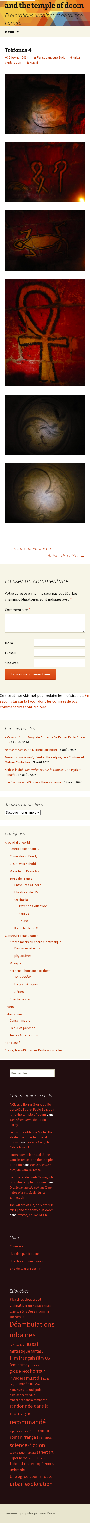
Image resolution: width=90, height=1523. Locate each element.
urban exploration (31, 1483)
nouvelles (16, 1390)
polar (39, 1389)
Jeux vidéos (23, 977)
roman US (45, 1437)
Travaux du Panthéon (28, 548)
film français (22, 1358)
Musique (16, 963)
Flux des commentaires (26, 1261)
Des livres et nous (27, 948)
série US (33, 1458)
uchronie (17, 1470)
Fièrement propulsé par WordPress (30, 1513)
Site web (12, 663)
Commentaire (17, 609)
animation (18, 1305)
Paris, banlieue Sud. (51, 57)
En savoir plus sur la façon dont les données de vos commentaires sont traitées (44, 701)
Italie (46, 1378)
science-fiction (27, 1445)
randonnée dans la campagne (28, 1400)
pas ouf (29, 1389)
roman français (24, 1437)
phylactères (23, 955)
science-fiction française (23, 1452)
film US (43, 1358)
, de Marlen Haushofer (31, 750)
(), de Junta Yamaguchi (31, 1192)
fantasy (37, 1351)
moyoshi (14, 1384)
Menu (9, 31)
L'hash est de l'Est (27, 892)
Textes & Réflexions (24, 1035)
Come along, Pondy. (24, 856)
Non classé (12, 1042)
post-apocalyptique (22, 1395)
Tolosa (24, 921)
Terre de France (21, 878)
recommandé (28, 1422)
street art (45, 1452)
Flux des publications (25, 1253)
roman (42, 1430)
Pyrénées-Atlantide (33, 906)
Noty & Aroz (37, 1384)
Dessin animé (38, 1311)
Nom (9, 642)
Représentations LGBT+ (23, 1431)
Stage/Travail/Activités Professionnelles (34, 1050)
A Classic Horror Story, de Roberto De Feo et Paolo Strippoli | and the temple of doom (32, 1109)
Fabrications (14, 1014)
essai (32, 1344)
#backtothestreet (25, 1299)
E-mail (10, 652)
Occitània (21, 900)
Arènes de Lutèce (66, 555)
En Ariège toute (18, 1345)
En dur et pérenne (22, 1028)
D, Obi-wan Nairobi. (23, 863)
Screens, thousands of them (30, 970)
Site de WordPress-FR (25, 1268)
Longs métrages (26, 984)
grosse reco (19, 1371)
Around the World (17, 842)
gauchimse (34, 1365)
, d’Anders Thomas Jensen (34, 782)
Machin (35, 62)
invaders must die (26, 1378)
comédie (21, 1311)
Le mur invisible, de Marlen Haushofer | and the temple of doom (32, 1137)
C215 (13, 1311)
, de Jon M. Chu (32, 1215)
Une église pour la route (31, 1476)
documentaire (17, 1316)
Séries (19, 992)
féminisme (18, 1364)
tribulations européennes (32, 1463)
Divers (9, 1006)
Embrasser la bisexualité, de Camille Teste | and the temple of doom (31, 1159)
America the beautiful (25, 849)
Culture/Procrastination (21, 936)
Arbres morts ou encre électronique (35, 942)
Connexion (17, 1246)
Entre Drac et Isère (27, 885)
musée (24, 1383)
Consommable (20, 1020)
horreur (37, 1371)
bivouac (46, 1305)
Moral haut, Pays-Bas (24, 871)
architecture (34, 1305)
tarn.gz (24, 913)
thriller (42, 1458)
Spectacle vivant (22, 999)
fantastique (20, 1351)
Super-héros (19, 1458)
